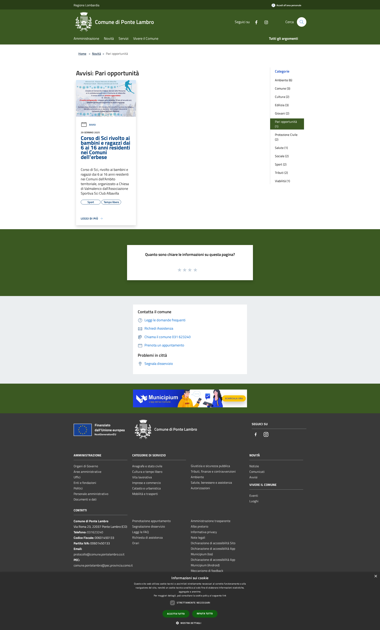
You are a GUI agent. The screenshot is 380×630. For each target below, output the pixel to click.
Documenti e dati (85, 499)
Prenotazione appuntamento (151, 520)
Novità (96, 53)
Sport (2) (280, 164)
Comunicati (257, 471)
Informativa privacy (204, 532)
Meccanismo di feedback (207, 570)
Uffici (77, 477)
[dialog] (190, 601)
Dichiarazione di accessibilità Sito (213, 543)
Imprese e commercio (146, 482)
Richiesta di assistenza (147, 537)
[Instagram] (265, 22)
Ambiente (197, 477)
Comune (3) (282, 88)
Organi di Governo (86, 466)
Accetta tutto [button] (176, 614)
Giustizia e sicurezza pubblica (210, 466)
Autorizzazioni (200, 488)
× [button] (375, 576)
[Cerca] (301, 22)
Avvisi (92, 125)
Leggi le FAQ (140, 532)
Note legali (198, 537)
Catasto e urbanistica (146, 488)
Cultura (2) (282, 96)
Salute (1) (281, 147)
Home (82, 53)
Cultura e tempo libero (147, 471)
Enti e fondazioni (85, 482)
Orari (135, 543)
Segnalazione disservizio (148, 526)
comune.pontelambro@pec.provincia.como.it (103, 565)
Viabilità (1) (282, 181)
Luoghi (253, 501)
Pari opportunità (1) (286, 124)
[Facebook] (255, 22)
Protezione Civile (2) (286, 137)
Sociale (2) (282, 156)
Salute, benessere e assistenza (211, 482)
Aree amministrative (87, 471)
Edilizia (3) (282, 105)
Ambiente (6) (283, 80)
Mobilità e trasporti (145, 493)
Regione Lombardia (86, 5)
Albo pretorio (199, 526)
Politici (78, 488)
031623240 (95, 532)
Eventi (253, 495)
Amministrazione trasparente (210, 520)
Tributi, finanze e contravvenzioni (213, 471)
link (224, 595)
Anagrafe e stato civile (147, 466)
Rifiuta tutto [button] (205, 613)
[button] (190, 623)
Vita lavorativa (142, 477)
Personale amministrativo (91, 493)
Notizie (254, 466)
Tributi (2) (281, 172)
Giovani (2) (282, 113)
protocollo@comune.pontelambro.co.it (99, 554)
